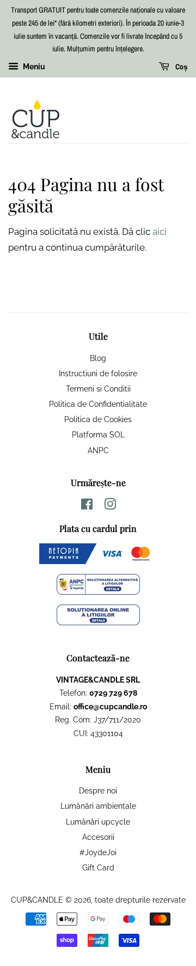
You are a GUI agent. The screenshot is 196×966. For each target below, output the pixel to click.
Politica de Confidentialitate (98, 403)
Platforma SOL (98, 434)
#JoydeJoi (98, 852)
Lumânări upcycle (98, 821)
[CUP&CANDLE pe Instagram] (110, 506)
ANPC (98, 450)
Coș (181, 67)
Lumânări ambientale (98, 805)
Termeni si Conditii (98, 388)
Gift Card (98, 867)
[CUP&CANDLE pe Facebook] (87, 506)
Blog (98, 358)
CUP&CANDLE (37, 899)
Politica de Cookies (98, 419)
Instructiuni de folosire (98, 373)
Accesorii (98, 836)
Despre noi (98, 790)
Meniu (33, 66)
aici (159, 231)
